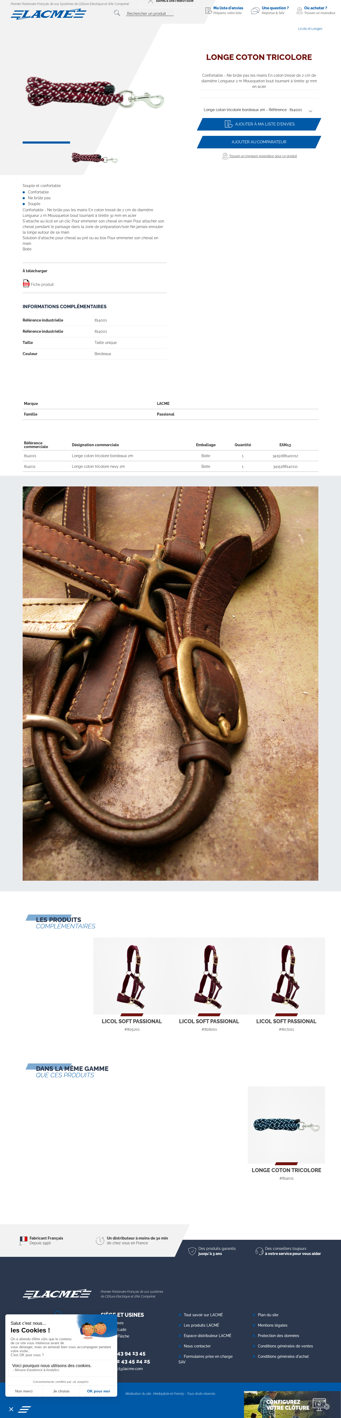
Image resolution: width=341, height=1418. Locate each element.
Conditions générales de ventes (285, 1346)
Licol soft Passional (132, 1021)
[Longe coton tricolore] (286, 1125)
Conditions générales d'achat (283, 1356)
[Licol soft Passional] (131, 976)
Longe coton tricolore (286, 1170)
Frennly (179, 1394)
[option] (95, 92)
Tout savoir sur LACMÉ (203, 1315)
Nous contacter (197, 1346)
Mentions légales (272, 1325)
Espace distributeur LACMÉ (207, 1336)
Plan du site (268, 1315)
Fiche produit (42, 284)
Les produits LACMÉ (201, 1325)
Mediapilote (161, 1394)
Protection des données (278, 1336)
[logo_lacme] (49, 14)
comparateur (259, 142)
